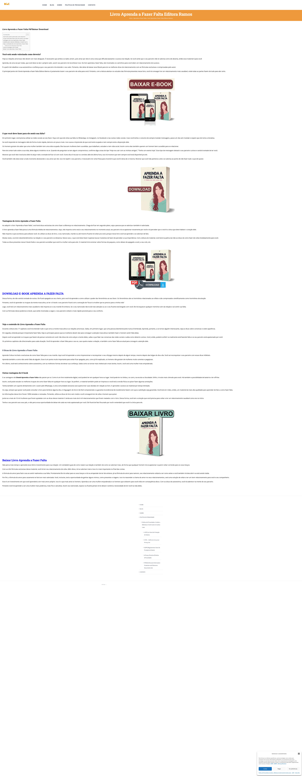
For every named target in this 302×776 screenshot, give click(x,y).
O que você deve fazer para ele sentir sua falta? (15, 38)
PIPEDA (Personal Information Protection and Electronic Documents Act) (152, 565)
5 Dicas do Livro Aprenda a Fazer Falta (13, 45)
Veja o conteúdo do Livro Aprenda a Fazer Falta (15, 44)
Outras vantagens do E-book (10, 47)
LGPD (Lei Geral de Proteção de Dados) (151, 534)
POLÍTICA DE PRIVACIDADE (147, 517)
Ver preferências (293, 768)
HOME (141, 504)
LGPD (293, 772)
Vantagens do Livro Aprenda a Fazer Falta (14, 40)
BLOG (141, 509)
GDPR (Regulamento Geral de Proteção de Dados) (152, 549)
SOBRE (142, 513)
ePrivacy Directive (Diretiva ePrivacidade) (151, 556)
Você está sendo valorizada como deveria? (14, 36)
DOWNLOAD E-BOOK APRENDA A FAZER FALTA (15, 42)
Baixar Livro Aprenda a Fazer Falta (12, 49)
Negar (279, 768)
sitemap (103, 584)
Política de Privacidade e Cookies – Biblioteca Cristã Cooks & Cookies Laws (275, 772)
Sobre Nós (297, 772)
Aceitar (265, 768)
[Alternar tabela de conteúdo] (26, 34)
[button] (299, 753)
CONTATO (142, 572)
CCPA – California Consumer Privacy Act (151, 541)
